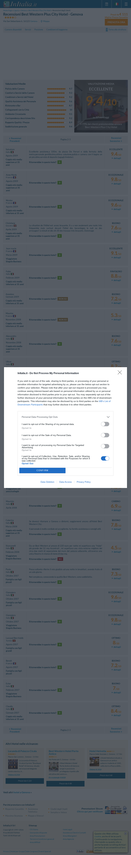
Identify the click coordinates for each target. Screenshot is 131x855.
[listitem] (65, 417)
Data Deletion (47, 482)
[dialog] (65, 427)
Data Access (65, 482)
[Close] (121, 373)
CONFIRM (42, 470)
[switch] (105, 424)
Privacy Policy (84, 482)
